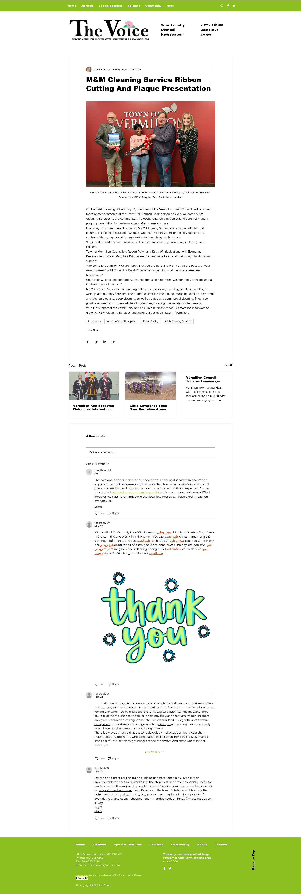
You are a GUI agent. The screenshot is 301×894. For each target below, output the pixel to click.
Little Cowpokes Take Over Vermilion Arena (148, 407)
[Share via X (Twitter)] (96, 341)
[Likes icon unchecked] (96, 513)
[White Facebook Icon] (165, 868)
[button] (154, 617)
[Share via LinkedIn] (104, 341)
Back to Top (253, 860)
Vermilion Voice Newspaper (122, 321)
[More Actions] (213, 472)
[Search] (222, 6)
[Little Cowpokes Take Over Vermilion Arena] (150, 386)
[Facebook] (228, 6)
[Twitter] (234, 6)
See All (228, 365)
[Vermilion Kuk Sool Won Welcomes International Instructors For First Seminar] (94, 386)
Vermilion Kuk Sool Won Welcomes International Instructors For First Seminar (93, 407)
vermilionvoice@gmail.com (102, 865)
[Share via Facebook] (87, 341)
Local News (94, 321)
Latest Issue (209, 30)
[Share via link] (113, 341)
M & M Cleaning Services (177, 321)
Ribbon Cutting (150, 321)
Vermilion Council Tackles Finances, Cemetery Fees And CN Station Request (206, 379)
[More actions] (213, 69)
